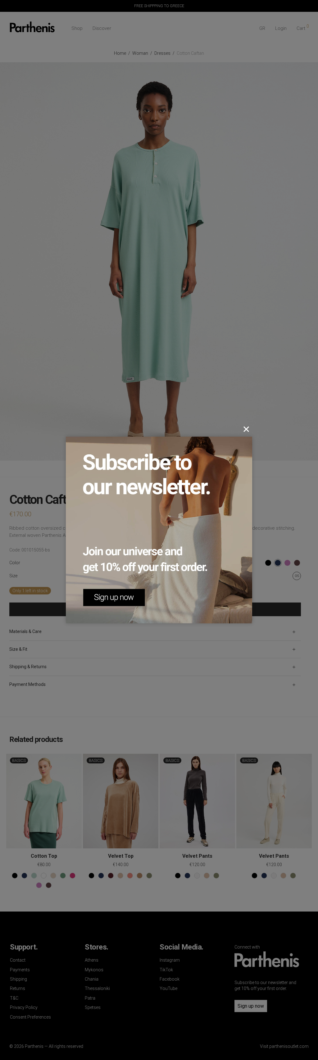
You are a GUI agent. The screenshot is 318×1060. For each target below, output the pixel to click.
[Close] (246, 429)
